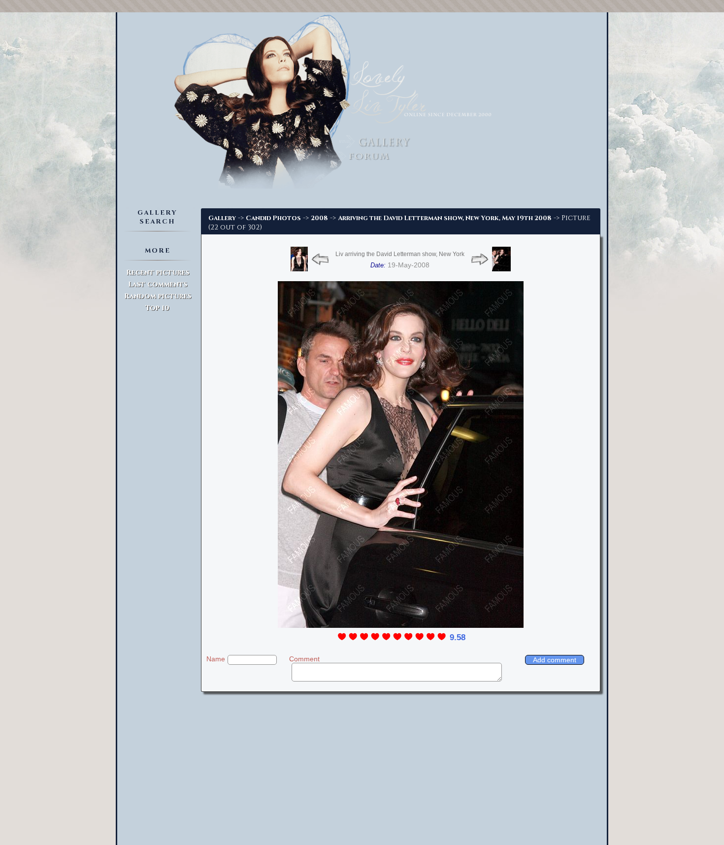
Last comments (157, 284)
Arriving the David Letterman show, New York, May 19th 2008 (445, 218)
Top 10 (157, 308)
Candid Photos (273, 218)
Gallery (222, 218)
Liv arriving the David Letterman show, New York (399, 254)
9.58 (457, 637)
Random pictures (157, 296)
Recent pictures (157, 272)
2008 (319, 218)
